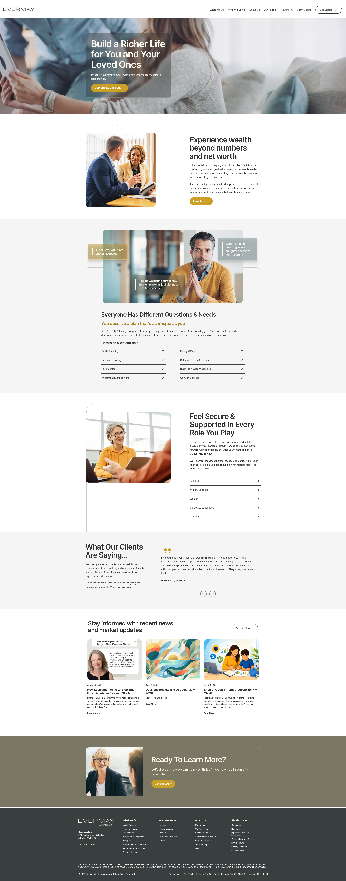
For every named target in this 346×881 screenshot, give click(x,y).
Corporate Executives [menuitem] (168, 836)
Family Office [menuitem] (128, 840)
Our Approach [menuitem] (201, 829)
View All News (243, 628)
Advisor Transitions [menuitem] (203, 840)
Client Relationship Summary (132, 866)
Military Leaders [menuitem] (166, 829)
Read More (92, 713)
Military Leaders (199, 489)
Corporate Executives (202, 507)
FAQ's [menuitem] (197, 848)
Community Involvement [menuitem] (205, 836)
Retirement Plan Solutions (194, 360)
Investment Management (115, 377)
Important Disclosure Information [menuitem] (240, 833)
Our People (270, 9)
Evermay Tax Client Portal (207, 874)
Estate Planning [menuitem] (129, 825)
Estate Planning (110, 351)
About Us (254, 9)
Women (194, 498)
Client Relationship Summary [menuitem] (243, 839)
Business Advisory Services (195, 368)
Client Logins (304, 9)
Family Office (187, 351)
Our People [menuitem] (200, 825)
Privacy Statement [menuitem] (239, 847)
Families (194, 480)
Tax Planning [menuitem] (128, 832)
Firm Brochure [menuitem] (237, 843)
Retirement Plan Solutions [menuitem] (134, 848)
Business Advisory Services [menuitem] (135, 844)
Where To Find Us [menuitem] (203, 832)
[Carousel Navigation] (208, 593)
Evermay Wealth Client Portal (181, 874)
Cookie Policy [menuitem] (237, 850)
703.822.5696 (88, 844)
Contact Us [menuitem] (236, 825)
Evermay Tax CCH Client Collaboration (238, 874)
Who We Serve (236, 9)
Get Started (326, 9)
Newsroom (286, 9)
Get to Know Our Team (108, 87)
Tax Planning (108, 368)
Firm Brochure (114, 866)
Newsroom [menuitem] (236, 829)
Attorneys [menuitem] (163, 840)
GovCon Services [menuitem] (130, 852)
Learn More (200, 201)
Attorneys (195, 516)
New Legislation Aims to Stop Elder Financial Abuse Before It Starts (111, 691)
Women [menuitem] (162, 832)
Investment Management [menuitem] (133, 836)
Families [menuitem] (162, 825)
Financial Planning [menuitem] (131, 829)
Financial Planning (111, 360)
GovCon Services (189, 377)
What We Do (217, 9)
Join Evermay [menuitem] (201, 844)
